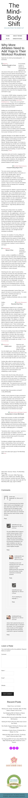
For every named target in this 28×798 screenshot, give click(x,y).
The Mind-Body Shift (14, 14)
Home (8, 36)
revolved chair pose (15, 478)
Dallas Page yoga (18, 475)
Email (3, 678)
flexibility (18, 476)
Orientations (17, 38)
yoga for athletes (17, 481)
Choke (10, 150)
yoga (11, 481)
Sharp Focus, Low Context (14, 706)
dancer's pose (4, 476)
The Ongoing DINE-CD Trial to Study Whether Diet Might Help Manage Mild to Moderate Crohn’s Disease (14, 740)
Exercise (10, 471)
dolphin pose (12, 476)
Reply (5, 518)
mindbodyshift (17, 556)
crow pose (10, 475)
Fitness (14, 471)
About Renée (17, 36)
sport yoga (12, 480)
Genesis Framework (20, 796)
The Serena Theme (18, 794)
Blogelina (5, 796)
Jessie (10, 496)
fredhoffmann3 (15, 524)
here (5, 453)
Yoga (5, 473)
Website (3, 685)
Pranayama (7, 478)
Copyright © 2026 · (8, 794)
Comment (3, 654)
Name (3, 670)
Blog (7, 38)
